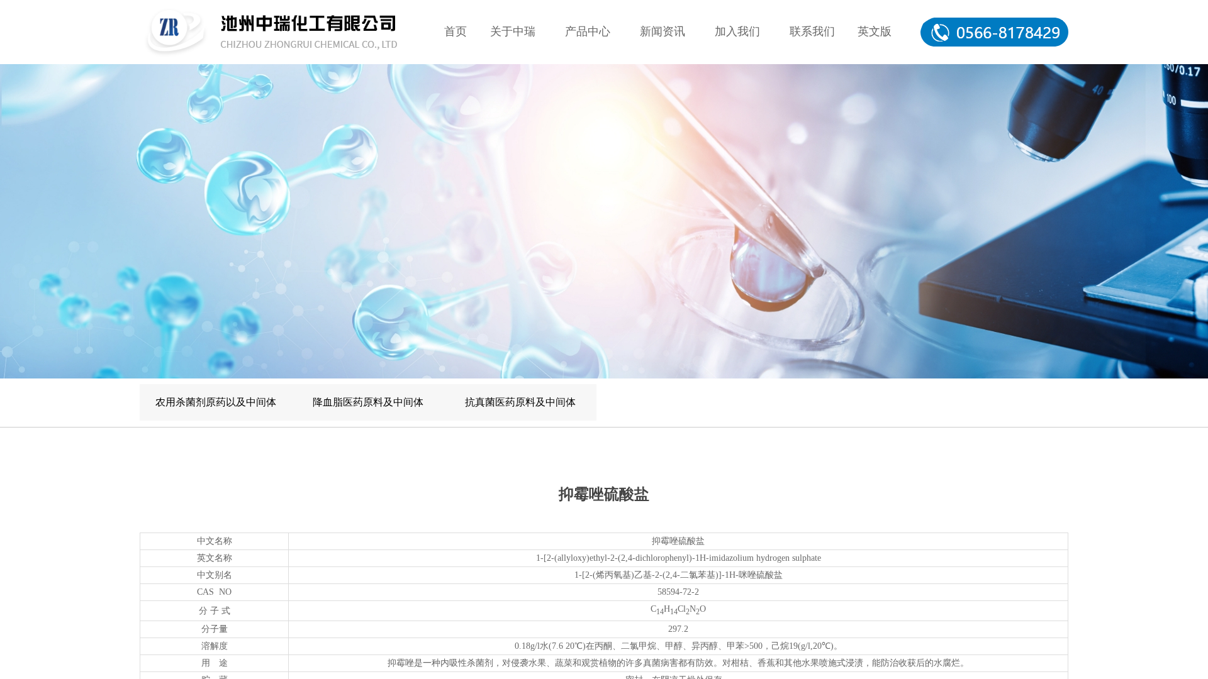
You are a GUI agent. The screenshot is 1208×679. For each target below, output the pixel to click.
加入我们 (737, 31)
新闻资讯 (662, 31)
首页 (455, 31)
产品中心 (587, 31)
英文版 (875, 31)
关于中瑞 (512, 31)
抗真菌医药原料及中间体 (520, 402)
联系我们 (812, 31)
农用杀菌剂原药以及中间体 (215, 402)
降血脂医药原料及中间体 (368, 402)
